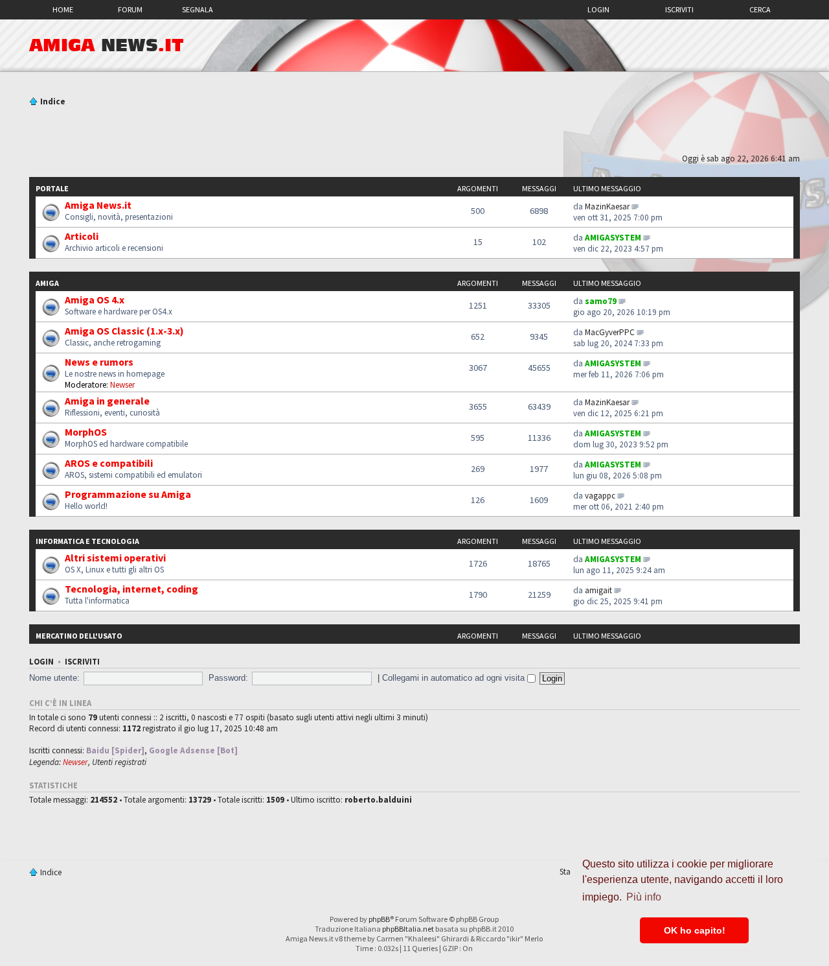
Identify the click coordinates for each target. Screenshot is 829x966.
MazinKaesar (607, 206)
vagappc (600, 495)
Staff (568, 871)
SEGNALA (197, 9)
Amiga (47, 283)
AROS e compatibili (109, 462)
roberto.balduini (378, 799)
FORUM (130, 9)
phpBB (379, 919)
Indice (52, 101)
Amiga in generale (107, 400)
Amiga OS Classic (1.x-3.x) (124, 330)
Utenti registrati (119, 762)
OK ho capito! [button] (694, 930)
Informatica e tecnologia (87, 541)
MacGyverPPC (610, 332)
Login (598, 9)
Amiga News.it (98, 204)
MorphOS (86, 431)
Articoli (81, 236)
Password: (228, 678)
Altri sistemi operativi (115, 557)
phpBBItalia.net (408, 929)
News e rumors (99, 361)
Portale (52, 188)
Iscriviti (679, 9)
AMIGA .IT (106, 45)
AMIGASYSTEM (613, 237)
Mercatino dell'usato (79, 636)
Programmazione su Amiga (128, 494)
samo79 (601, 301)
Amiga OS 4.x (94, 299)
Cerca (760, 9)
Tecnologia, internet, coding (131, 588)
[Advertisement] (414, 131)
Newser (122, 384)
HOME (62, 9)
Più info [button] (643, 896)
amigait (598, 590)
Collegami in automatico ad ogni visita (454, 678)
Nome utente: (54, 678)
